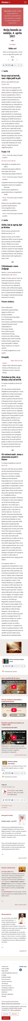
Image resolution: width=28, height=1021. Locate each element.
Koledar (12, 60)
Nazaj (8, 60)
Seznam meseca (6, 979)
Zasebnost (4, 992)
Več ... (3, 854)
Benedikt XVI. (23, 951)
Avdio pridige (5, 968)
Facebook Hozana (20, 969)
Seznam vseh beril (7, 981)
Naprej (16, 60)
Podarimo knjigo (6, 977)
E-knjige (4, 975)
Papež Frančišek (22, 858)
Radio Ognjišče (11, 790)
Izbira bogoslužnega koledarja (10, 1001)
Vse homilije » (4, 807)
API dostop (5, 983)
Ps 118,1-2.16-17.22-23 (8, 161)
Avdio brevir (5, 966)
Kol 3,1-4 (11, 233)
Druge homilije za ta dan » (7, 805)
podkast (15, 671)
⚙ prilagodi (12, 44)
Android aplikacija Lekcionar (10, 973)
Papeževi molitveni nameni (20, 755)
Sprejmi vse (6, 1018)
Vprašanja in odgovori (8, 988)
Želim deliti (5, 971)
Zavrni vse (5, 1014)
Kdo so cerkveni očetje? (20, 904)
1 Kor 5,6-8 (13, 275)
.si (6, 2)
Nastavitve (14, 1014)
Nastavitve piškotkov (7, 994)
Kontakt (4, 996)
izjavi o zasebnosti (15, 1010)
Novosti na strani (6, 985)
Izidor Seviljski (11, 763)
